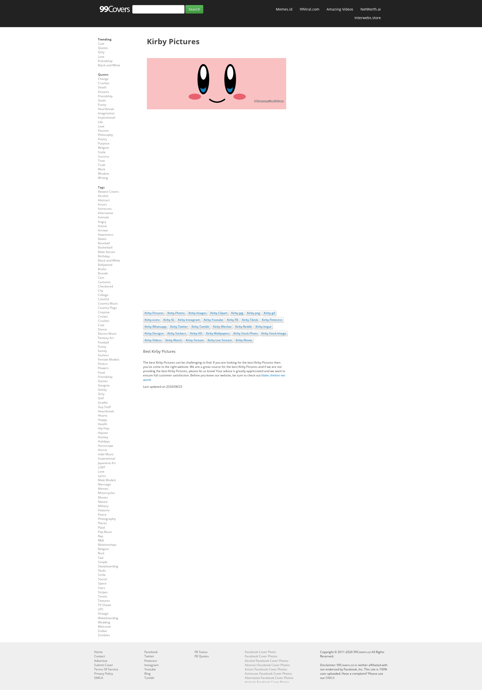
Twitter (149, 656)
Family (102, 351)
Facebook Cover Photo (260, 652)
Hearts (102, 415)
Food (101, 372)
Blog (147, 673)
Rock (101, 553)
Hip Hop (103, 428)
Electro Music (107, 333)
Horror (102, 450)
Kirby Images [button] (198, 313)
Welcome (104, 626)
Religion (103, 147)
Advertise (100, 661)
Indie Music (106, 454)
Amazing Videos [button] (340, 9)
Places (102, 523)
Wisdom (103, 173)
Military (103, 506)
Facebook (151, 652)
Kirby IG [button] (168, 320)
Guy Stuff (104, 407)
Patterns (104, 510)
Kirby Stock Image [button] (273, 333)
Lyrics (102, 476)
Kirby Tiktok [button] (250, 320)
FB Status (201, 652)
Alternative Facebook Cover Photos (269, 678)
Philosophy (105, 135)
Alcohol (103, 196)
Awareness (105, 234)
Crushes (103, 83)
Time (101, 161)
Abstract (104, 200)
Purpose (103, 143)
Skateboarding (108, 566)
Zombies (104, 635)
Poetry (102, 139)
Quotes (103, 48)
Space (102, 583)
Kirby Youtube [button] (213, 320)
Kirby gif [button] (269, 313)
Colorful (103, 299)
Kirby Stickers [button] (176, 333)
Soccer (102, 579)
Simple (102, 562)
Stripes (103, 592)
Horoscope (105, 445)
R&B (101, 540)
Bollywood (105, 265)
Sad (100, 558)
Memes (103, 488)
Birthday (104, 256)
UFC (101, 609)
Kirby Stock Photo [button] (245, 333)
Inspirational (106, 117)
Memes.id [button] (284, 9)
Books (102, 269)
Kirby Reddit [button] (243, 326)
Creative (104, 312)
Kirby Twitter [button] (179, 326)
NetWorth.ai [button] (370, 9)
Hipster (103, 433)
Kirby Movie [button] (244, 340)
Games (103, 381)
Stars (101, 588)
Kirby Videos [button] (153, 340)
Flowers (103, 368)
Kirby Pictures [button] (154, 313)
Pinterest (150, 661)
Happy (102, 420)
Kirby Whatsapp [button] (155, 326)
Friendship (105, 61)
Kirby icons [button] (152, 320)
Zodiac (102, 631)
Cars (101, 277)
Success (103, 156)
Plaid (101, 527)
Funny (102, 105)
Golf (101, 398)
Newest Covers (108, 191)
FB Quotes (202, 656)
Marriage (104, 484)
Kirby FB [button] (232, 320)
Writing (103, 178)
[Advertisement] (216, 149)
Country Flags (107, 308)
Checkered (105, 286)
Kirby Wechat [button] (222, 326)
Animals (103, 217)
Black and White (109, 65)
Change (103, 79)
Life (100, 122)
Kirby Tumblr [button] (200, 326)
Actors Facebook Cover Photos (266, 669)
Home (98, 652)
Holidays (104, 441)
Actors (102, 204)
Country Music (108, 303)
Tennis (102, 596)
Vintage (103, 613)
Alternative (105, 213)
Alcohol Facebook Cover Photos (266, 661)
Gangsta (104, 385)
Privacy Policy (103, 673)
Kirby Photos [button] (176, 313)
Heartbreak (106, 109)
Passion (103, 130)
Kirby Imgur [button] (264, 326)
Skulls (102, 570)
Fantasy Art (106, 338)
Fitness (103, 364)
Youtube (150, 669)
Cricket (103, 316)
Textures (104, 601)
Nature (103, 502)
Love (101, 57)
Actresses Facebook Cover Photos (268, 673)
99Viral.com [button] (309, 9)
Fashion (103, 355)
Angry (102, 222)
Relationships (107, 545)
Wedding (104, 622)
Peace (102, 514)
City (100, 290)
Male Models (107, 480)
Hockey (103, 437)
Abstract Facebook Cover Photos (267, 665)
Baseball (104, 243)
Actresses (105, 209)
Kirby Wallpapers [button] (218, 333)
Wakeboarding (108, 618)
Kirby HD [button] (196, 333)
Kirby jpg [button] (237, 313)
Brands (103, 273)
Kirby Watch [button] (173, 340)
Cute (101, 43)
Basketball (105, 247)
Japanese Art (107, 463)
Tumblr (149, 678)
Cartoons (104, 282)
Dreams (103, 92)
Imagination (106, 113)
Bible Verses (106, 252)
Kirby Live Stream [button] (220, 340)
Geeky (102, 389)
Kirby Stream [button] (195, 340)
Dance (102, 329)
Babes (102, 239)
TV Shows (104, 605)
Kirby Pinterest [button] (272, 320)
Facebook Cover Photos (261, 656)
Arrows (103, 230)
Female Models (108, 359)
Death (102, 87)
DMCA (98, 678)
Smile (102, 152)
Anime (102, 226)
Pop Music (105, 532)
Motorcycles (106, 493)
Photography (107, 519)
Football (103, 342)
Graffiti (103, 403)
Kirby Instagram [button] (189, 320)
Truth (101, 165)
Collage (103, 295)
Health (102, 424)
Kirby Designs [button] (154, 333)
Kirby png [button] (253, 313)
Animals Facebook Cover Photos (267, 682)
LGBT (101, 467)
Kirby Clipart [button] (218, 313)
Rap (100, 536)
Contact (99, 656)
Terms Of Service (106, 669)
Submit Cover (103, 665)
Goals (102, 100)
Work (101, 169)
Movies (103, 497)
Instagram (151, 665)
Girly (101, 52)
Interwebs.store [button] (367, 17)
